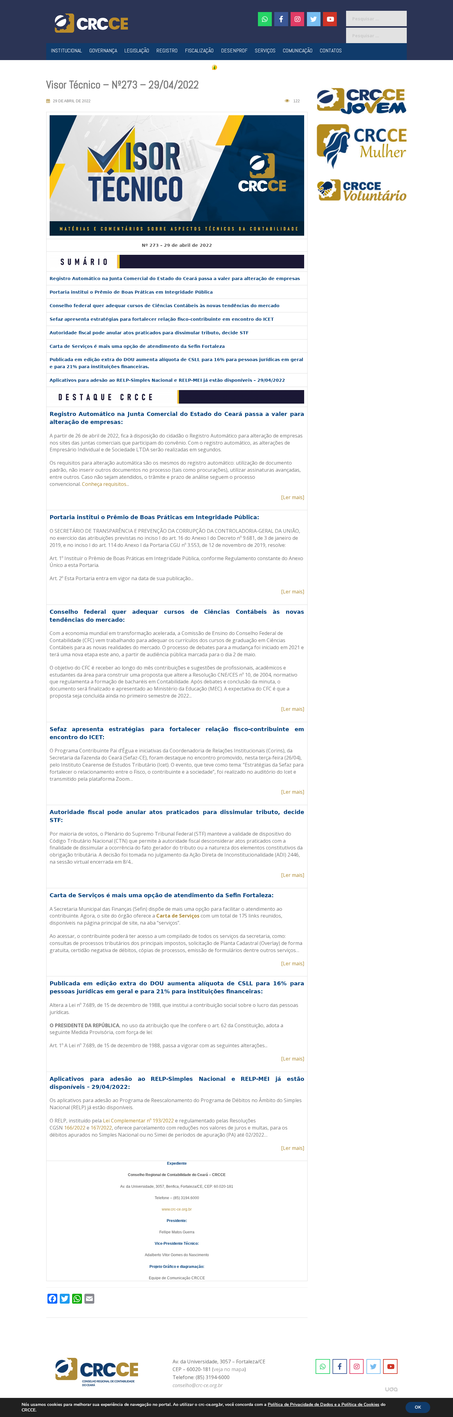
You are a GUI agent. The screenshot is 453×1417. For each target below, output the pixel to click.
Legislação (136, 50)
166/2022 (74, 1127)
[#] (297, 19)
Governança (103, 50)
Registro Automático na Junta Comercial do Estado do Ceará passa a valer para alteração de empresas (175, 278)
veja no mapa (229, 1369)
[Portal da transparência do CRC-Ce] (227, 67)
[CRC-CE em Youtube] (330, 19)
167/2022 (101, 1127)
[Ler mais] (292, 497)
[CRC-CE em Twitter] (314, 19)
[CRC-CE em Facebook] (281, 19)
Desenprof (234, 50)
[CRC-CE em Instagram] (356, 1366)
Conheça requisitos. (104, 484)
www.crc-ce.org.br (177, 1209)
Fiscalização (199, 50)
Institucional (66, 50)
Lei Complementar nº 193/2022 (138, 1120)
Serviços (265, 50)
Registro (167, 50)
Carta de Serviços (177, 915)
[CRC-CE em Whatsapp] (265, 19)
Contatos (331, 50)
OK (418, 1407)
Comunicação (297, 50)
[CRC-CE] (91, 22)
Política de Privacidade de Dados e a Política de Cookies (323, 1404)
